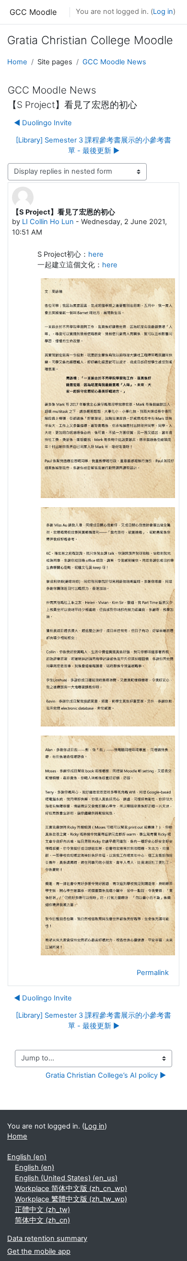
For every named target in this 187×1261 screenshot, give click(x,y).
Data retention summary (47, 1238)
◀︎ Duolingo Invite (43, 123)
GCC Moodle (33, 12)
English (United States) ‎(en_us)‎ (66, 1178)
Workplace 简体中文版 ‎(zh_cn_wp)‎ (71, 1188)
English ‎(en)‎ (27, 1157)
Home (17, 62)
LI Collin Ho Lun (48, 221)
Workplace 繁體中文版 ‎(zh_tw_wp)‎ (71, 1199)
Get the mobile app (38, 1251)
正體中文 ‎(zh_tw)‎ (42, 1209)
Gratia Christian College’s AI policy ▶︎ (106, 1075)
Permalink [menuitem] (153, 972)
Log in (163, 11)
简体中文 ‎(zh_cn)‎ (42, 1220)
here (96, 254)
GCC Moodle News (114, 62)
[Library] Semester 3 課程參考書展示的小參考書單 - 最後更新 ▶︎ (93, 145)
